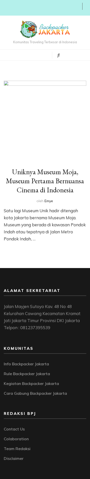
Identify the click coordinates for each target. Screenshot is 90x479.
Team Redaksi (17, 448)
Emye (48, 201)
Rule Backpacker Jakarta (27, 373)
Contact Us (14, 428)
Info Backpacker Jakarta (26, 363)
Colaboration (16, 438)
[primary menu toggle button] (26, 54)
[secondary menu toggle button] (5, 8)
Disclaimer (14, 458)
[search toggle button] (59, 55)
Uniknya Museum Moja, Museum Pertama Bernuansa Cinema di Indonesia (45, 180)
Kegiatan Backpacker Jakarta (31, 383)
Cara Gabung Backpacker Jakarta (35, 393)
